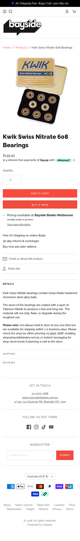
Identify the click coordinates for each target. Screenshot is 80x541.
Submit (65, 455)
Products (21, 47)
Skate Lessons (24, 505)
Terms (69, 509)
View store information (19, 224)
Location (59, 505)
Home (7, 47)
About (7, 505)
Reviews (9, 362)
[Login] (67, 12)
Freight (30, 509)
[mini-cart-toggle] (74, 12)
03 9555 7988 (40, 393)
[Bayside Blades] (22, 27)
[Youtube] (51, 427)
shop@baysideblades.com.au (40, 397)
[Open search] (10, 11)
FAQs (72, 505)
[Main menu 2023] (5, 11)
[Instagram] (36, 427)
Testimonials (14, 509)
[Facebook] (29, 427)
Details (8, 283)
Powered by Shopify (40, 524)
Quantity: (8, 170)
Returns (43, 509)
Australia (37, 476)
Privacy (57, 509)
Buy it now (40, 205)
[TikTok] (43, 427)
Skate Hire (43, 505)
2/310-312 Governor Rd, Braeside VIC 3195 (40, 401)
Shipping (9, 353)
